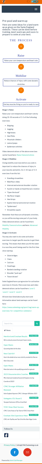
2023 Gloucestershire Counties (16, 374)
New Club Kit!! (9, 353)
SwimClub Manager (16, 460)
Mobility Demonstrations (12, 225)
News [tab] (8, 330)
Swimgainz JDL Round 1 (13, 398)
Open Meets (8, 345)
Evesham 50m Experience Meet (16, 416)
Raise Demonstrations (25, 155)
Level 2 (5, 292)
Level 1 (32, 288)
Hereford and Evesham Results (15, 336)
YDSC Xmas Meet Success (14, 407)
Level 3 (12, 292)
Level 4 (19, 292)
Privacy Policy (9, 445)
